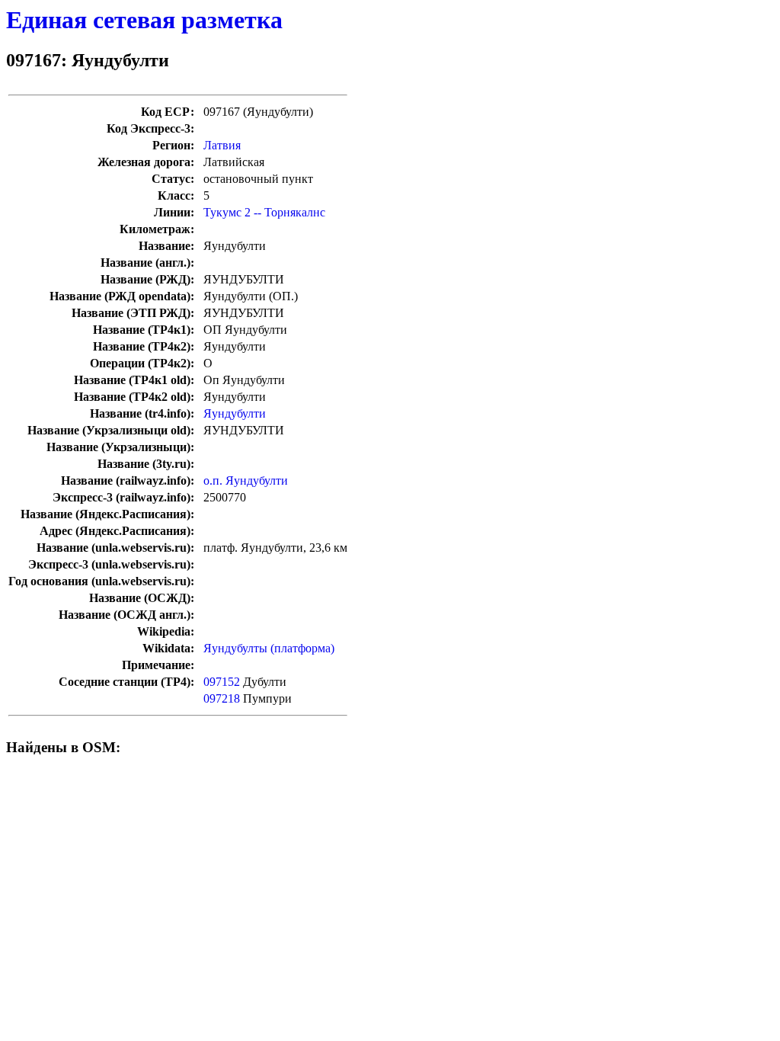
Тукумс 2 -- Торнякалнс (264, 212)
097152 (221, 681)
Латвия (222, 145)
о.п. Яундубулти (245, 480)
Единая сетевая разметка (144, 20)
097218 (221, 698)
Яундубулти (234, 413)
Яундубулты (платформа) (268, 648)
